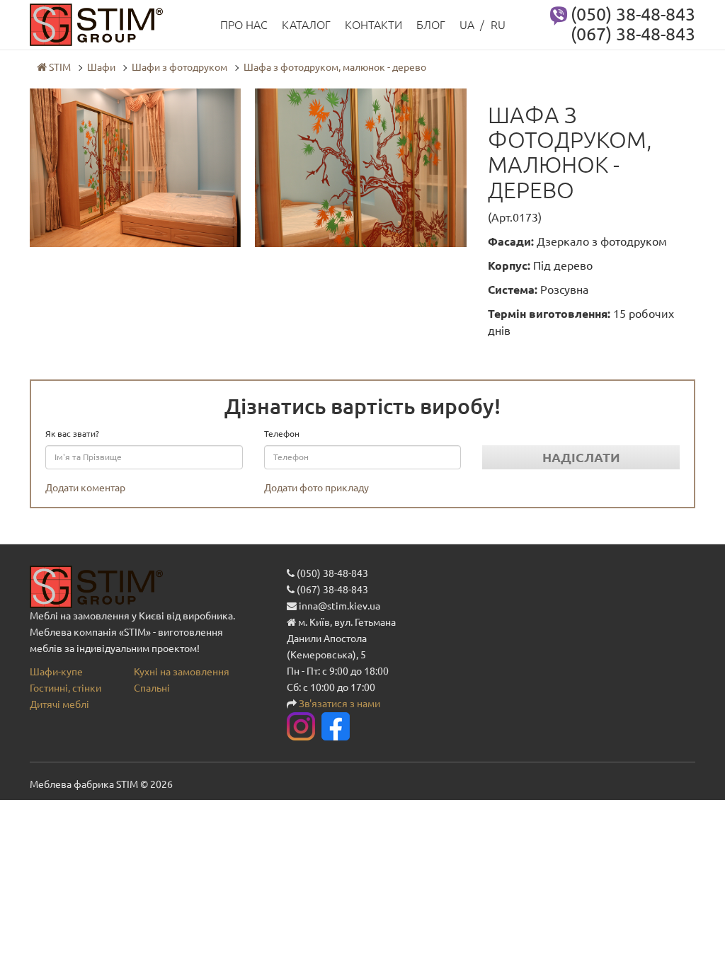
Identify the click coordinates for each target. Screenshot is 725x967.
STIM (59, 67)
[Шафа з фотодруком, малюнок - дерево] (135, 167)
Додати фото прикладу (316, 487)
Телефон (281, 433)
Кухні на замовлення (181, 671)
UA (466, 24)
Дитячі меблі (59, 704)
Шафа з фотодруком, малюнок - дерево (335, 67)
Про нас (244, 24)
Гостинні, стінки (65, 688)
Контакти (373, 24)
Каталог (306, 24)
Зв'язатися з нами (339, 703)
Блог (430, 24)
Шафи (101, 67)
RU (498, 24)
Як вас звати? (72, 433)
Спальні (152, 688)
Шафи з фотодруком (179, 67)
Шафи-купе (56, 671)
